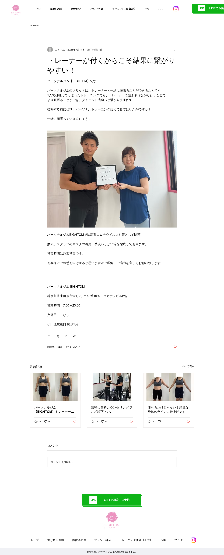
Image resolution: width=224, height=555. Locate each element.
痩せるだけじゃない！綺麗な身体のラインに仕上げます (168, 409)
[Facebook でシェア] (49, 336)
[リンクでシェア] (74, 336)
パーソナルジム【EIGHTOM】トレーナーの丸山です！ (54, 410)
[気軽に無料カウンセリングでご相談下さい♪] (112, 387)
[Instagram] (176, 8)
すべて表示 (188, 366)
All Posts (34, 25)
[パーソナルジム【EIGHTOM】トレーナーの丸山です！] (55, 387)
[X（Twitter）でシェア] (57, 336)
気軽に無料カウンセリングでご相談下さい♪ (111, 409)
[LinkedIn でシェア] (66, 336)
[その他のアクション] (175, 50)
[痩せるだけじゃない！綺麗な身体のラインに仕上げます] (169, 387)
